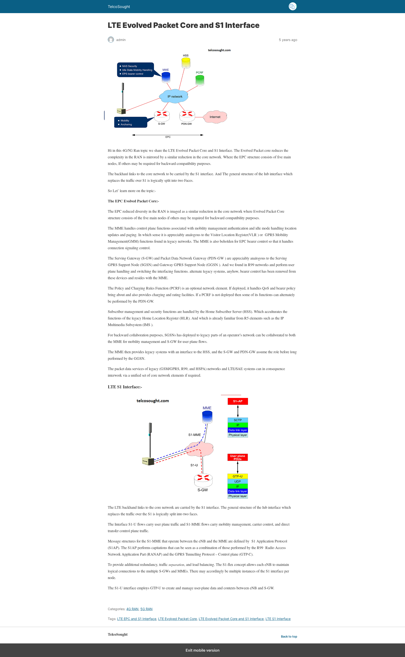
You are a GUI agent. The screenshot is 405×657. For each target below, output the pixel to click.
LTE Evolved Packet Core (177, 619)
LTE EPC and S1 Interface (136, 619)
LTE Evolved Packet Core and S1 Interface (231, 619)
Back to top (289, 636)
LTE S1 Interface (278, 619)
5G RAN (146, 609)
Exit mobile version (203, 650)
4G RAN (132, 609)
